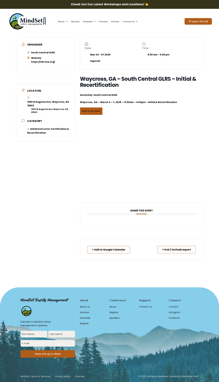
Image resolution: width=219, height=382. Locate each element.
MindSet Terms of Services (35, 376)
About (61, 21)
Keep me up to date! (48, 354)
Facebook (174, 318)
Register (84, 323)
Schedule (88, 21)
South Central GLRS (105, 95)
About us (85, 306)
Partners (103, 21)
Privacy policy (62, 376)
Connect (175, 300)
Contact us (145, 306)
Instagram (174, 312)
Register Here (91, 111)
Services (75, 21)
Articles (115, 21)
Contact (173, 306)
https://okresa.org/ (43, 61)
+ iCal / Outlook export (176, 249)
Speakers (115, 318)
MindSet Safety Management (44, 300)
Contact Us (128, 21)
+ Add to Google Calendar (108, 249)
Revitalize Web (190, 376)
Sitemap (80, 376)
